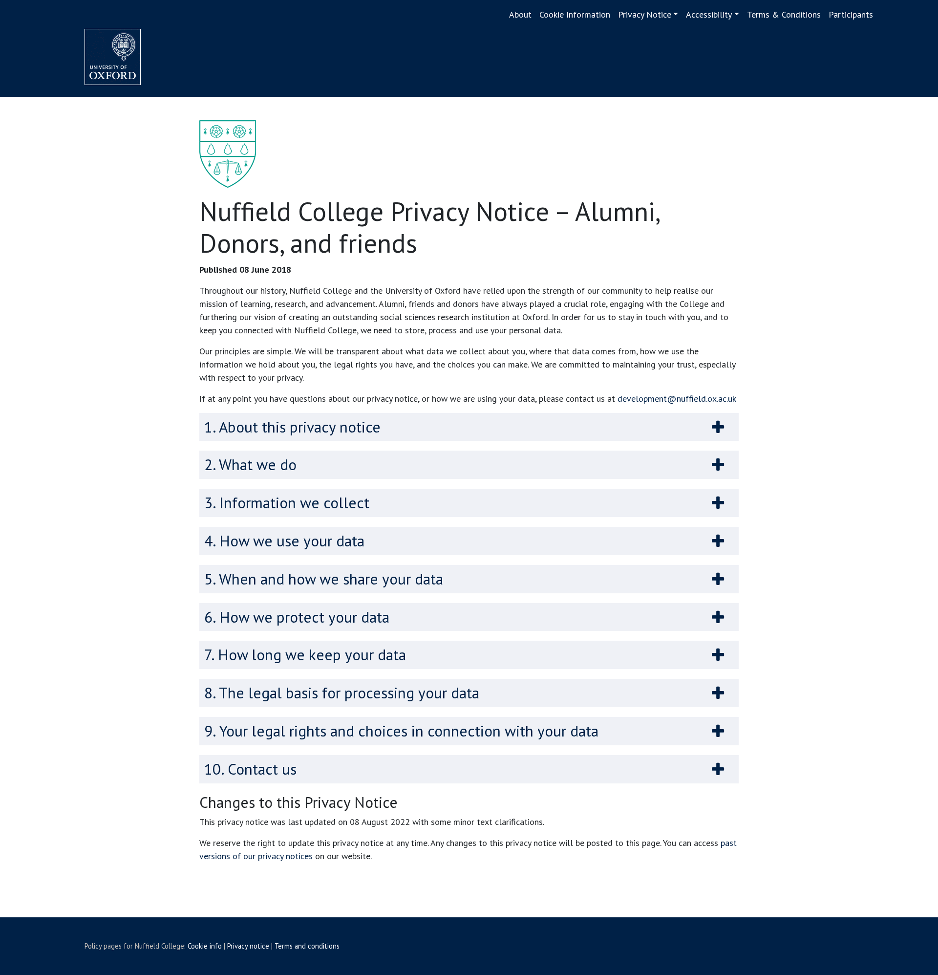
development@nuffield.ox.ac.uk (677, 398)
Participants (851, 14)
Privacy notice (248, 946)
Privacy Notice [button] (644, 14)
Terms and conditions (307, 946)
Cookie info (205, 946)
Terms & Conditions (784, 14)
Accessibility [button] (709, 14)
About (520, 14)
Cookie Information (574, 14)
